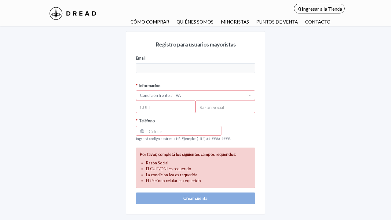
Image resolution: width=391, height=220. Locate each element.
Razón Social (211, 107)
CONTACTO (318, 21)
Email (140, 58)
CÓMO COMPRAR (149, 21)
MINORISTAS (235, 21)
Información (148, 85)
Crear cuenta (195, 198)
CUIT (145, 107)
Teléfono (145, 120)
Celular (156, 131)
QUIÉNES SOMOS (195, 21)
